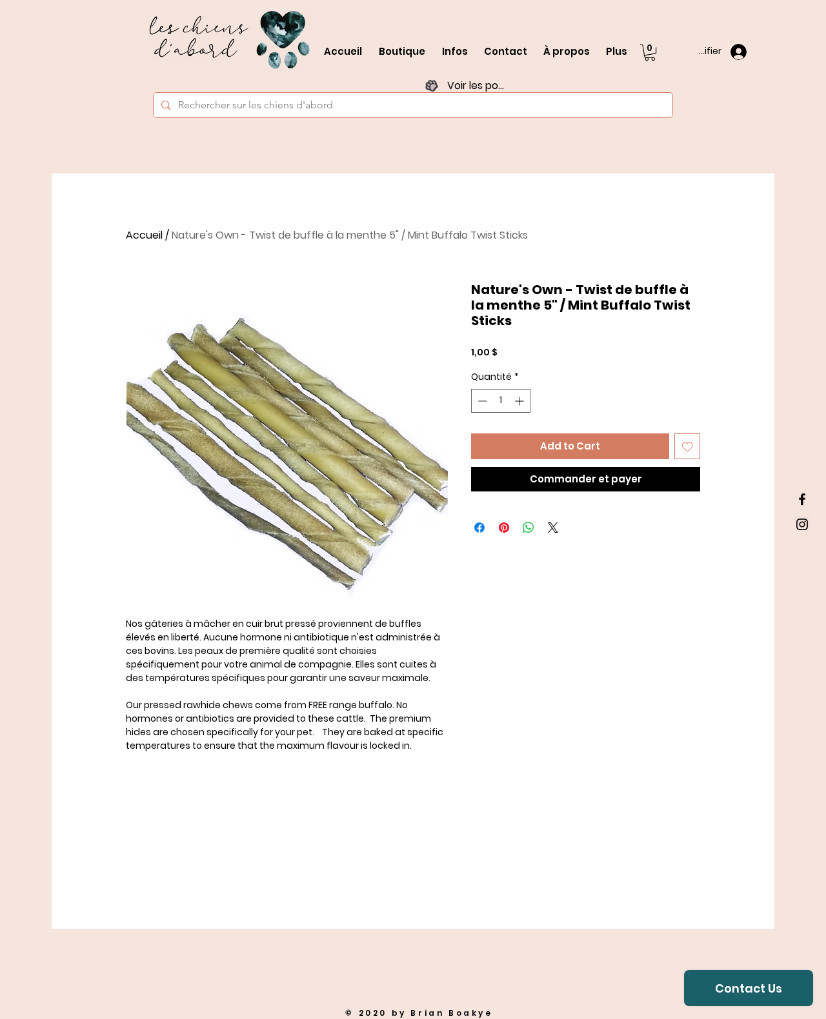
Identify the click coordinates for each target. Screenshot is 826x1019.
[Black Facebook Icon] (802, 499)
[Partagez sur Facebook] (479, 527)
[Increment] (520, 401)
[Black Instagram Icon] (802, 524)
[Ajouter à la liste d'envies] (687, 446)
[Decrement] (481, 401)
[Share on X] (553, 527)
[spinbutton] (500, 401)
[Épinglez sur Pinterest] (504, 527)
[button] (650, 53)
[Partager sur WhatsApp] (528, 527)
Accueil (144, 235)
